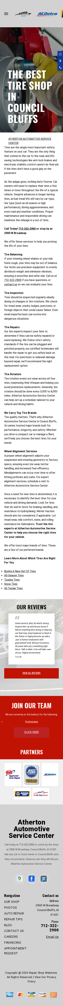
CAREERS (11, 936)
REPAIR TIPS (13, 919)
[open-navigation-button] (6, 14)
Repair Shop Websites (43, 972)
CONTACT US (14, 931)
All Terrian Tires (13, 588)
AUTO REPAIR (14, 913)
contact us (10, 284)
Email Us (52, 936)
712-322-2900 (27, 228)
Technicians (31, 721)
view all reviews (31, 673)
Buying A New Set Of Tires (20, 571)
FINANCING (12, 942)
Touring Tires (12, 579)
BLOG (8, 925)
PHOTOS (10, 907)
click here (31, 732)
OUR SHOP (11, 901)
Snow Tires (10, 584)
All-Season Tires (14, 575)
